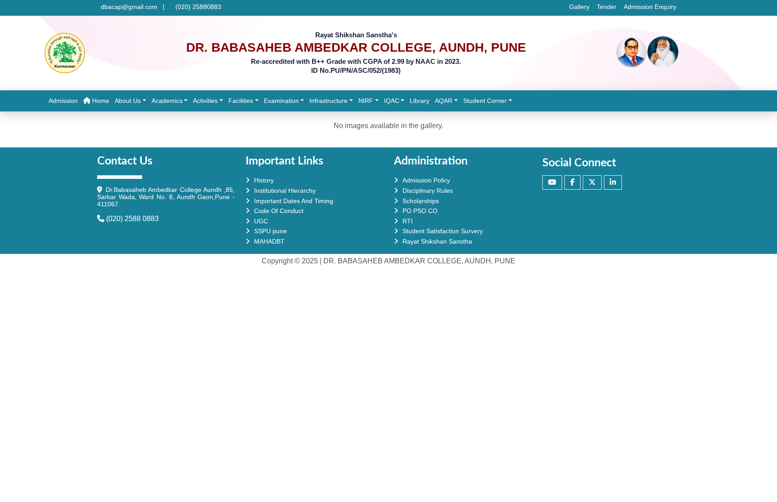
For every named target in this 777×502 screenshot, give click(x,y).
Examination (281, 100)
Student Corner (485, 100)
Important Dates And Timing (293, 200)
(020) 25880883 (196, 6)
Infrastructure (328, 100)
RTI (407, 221)
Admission (64, 100)
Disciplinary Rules (427, 190)
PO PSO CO (420, 210)
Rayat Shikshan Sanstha (437, 241)
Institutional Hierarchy (285, 190)
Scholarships (420, 200)
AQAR (443, 100)
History (264, 180)
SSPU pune (270, 231)
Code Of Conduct (279, 210)
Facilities (240, 100)
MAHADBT (269, 241)
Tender (606, 6)
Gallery (579, 6)
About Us (128, 100)
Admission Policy (426, 180)
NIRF (365, 100)
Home (101, 100)
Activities (205, 100)
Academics (167, 100)
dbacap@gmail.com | (133, 6)
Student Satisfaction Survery (442, 231)
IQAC (391, 100)
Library (421, 100)
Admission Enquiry (650, 6)
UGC (261, 221)
